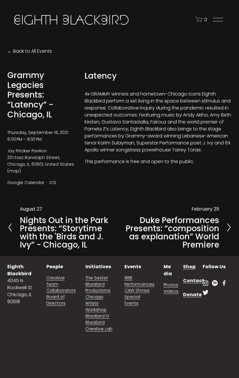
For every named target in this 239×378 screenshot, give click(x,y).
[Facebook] (224, 283)
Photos (171, 285)
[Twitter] (205, 292)
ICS (53, 183)
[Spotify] (215, 283)
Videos (171, 291)
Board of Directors (56, 300)
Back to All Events (32, 51)
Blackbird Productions (97, 287)
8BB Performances (139, 281)
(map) (14, 171)
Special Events (132, 300)
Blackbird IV (97, 316)
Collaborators (61, 290)
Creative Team (55, 281)
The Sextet (96, 278)
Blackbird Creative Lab (99, 325)
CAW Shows (137, 290)
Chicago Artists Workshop (96, 303)
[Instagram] (205, 283)
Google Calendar (25, 183)
